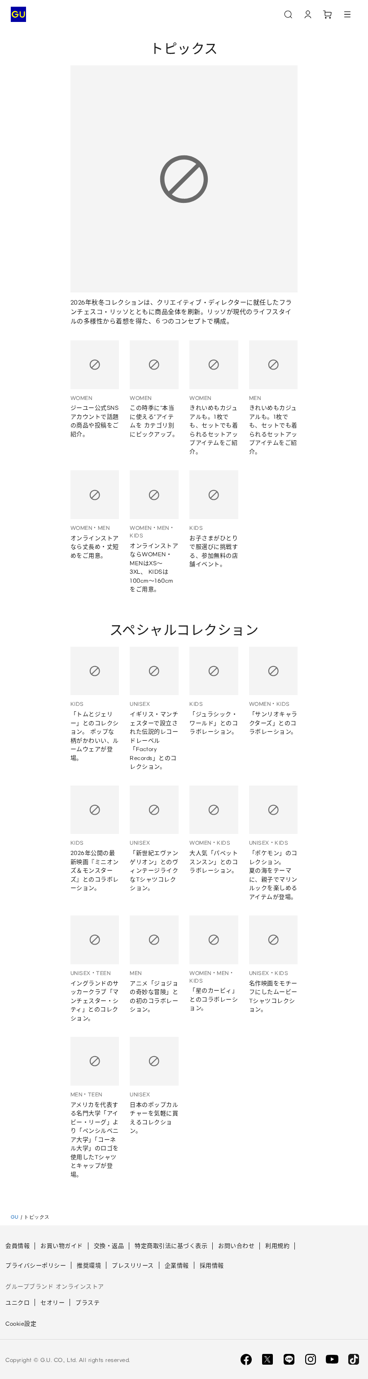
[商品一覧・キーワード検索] (347, 14)
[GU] (18, 14)
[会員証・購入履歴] (308, 14)
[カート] (327, 14)
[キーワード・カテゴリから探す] (288, 14)
